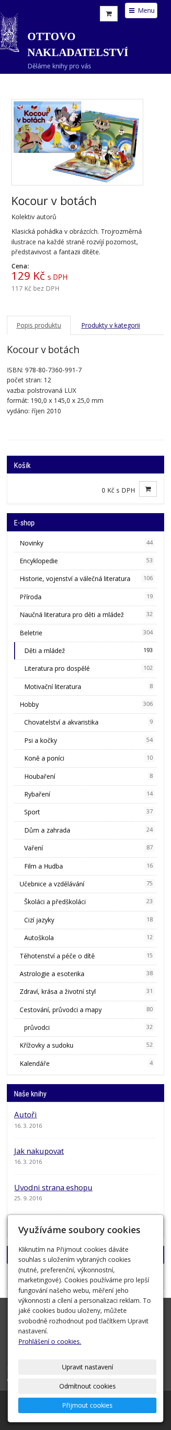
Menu (145, 10)
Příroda (86, 596)
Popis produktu (38, 325)
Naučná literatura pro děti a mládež (86, 614)
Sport (88, 812)
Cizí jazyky (88, 920)
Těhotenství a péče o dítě (86, 956)
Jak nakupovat (39, 1151)
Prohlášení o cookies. (49, 1341)
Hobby (86, 704)
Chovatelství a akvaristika (88, 722)
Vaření (88, 848)
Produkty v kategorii (110, 325)
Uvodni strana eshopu (53, 1187)
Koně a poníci (88, 758)
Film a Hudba (88, 866)
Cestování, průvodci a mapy (86, 1009)
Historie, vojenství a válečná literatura (86, 578)
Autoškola (88, 937)
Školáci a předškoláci (88, 901)
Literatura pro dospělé (88, 668)
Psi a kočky (88, 740)
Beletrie (86, 632)
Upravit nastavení (87, 1367)
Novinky (86, 543)
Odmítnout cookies (87, 1386)
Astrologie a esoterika (86, 973)
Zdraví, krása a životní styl (86, 991)
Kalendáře (86, 1063)
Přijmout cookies (87, 1405)
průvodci (88, 1027)
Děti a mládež (88, 650)
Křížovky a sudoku (86, 1045)
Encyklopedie (86, 560)
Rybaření (88, 794)
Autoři (25, 1114)
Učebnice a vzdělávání (86, 884)
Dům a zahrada (88, 830)
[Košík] (109, 13)
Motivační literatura (88, 686)
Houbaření (88, 776)
